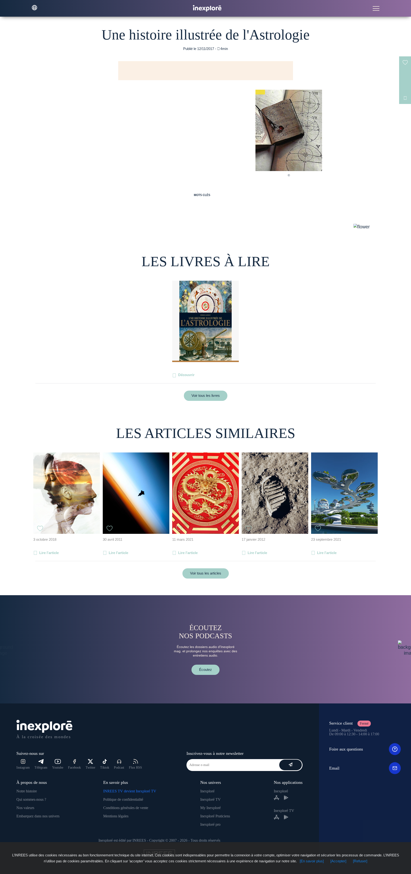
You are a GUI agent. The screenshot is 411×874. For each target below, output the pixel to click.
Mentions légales (115, 816)
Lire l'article (49, 553)
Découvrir (186, 375)
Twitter (90, 767)
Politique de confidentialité (123, 799)
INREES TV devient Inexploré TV (129, 791)
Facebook (74, 767)
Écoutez (205, 670)
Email (334, 768)
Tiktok (104, 767)
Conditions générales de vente (125, 808)
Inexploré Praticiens (215, 816)
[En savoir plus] (312, 861)
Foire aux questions (346, 749)
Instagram (23, 767)
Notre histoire (26, 791)
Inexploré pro (210, 824)
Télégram (40, 767)
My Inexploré (210, 808)
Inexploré (207, 791)
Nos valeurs (25, 808)
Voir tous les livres (205, 395)
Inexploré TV (210, 799)
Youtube (57, 767)
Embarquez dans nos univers (37, 816)
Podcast (119, 767)
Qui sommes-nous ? (31, 799)
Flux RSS (135, 767)
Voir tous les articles (205, 573)
